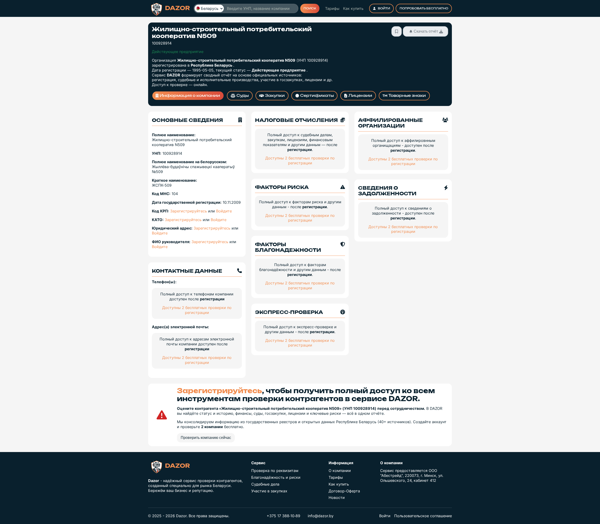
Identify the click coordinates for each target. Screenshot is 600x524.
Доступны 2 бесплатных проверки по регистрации (197, 310)
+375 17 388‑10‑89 (283, 515)
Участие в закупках (269, 491)
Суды (242, 96)
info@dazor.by (321, 515)
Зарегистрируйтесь (188, 211)
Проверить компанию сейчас (206, 438)
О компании (340, 470)
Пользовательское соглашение (423, 515)
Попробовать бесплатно (424, 8)
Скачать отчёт (426, 31)
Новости (337, 497)
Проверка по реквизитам (274, 470)
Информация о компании (190, 96)
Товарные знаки (407, 96)
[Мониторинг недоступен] (396, 31)
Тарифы (332, 8)
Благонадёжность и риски (275, 477)
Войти (384, 8)
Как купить (353, 8)
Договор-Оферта (344, 491)
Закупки (275, 96)
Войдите (224, 211)
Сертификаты (317, 96)
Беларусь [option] (209, 8)
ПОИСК (310, 8)
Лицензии (360, 96)
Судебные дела (265, 484)
